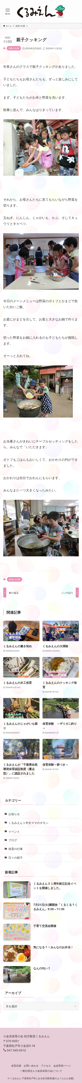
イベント (14, 831)
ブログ (12, 840)
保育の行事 (14, 48)
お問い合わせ (31, 1065)
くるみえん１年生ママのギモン (28, 822)
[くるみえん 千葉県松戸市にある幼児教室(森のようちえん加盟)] (41, 11)
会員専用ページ (62, 1065)
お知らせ (14, 814)
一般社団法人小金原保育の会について (41, 1071)
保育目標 (16, 1065)
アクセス (46, 1065)
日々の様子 (15, 857)
